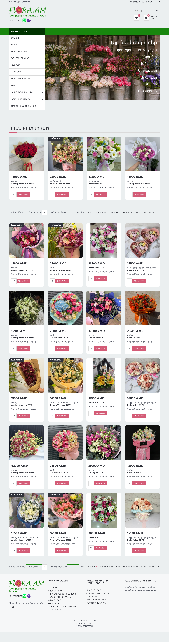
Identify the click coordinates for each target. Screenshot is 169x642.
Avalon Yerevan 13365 (138, 184)
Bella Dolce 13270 (135, 540)
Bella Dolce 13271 (135, 405)
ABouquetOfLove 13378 (22, 472)
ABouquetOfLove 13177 (100, 184)
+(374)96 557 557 (15, 20)
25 (142, 212)
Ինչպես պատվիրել (95, 603)
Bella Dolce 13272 (135, 270)
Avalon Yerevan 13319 (60, 270)
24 (139, 212)
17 (121, 212)
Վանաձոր (148, 64)
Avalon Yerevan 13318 (21, 405)
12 (109, 212)
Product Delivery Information (62, 606)
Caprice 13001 (133, 338)
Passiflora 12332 (96, 537)
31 (158, 212)
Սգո (13, 85)
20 (129, 212)
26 (145, 212)
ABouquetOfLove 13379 (22, 338)
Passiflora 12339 (96, 402)
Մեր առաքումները (96, 599)
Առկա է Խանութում (21, 78)
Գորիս (151, 84)
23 (137, 212)
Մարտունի (147, 91)
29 (153, 212)
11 (107, 212)
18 (124, 212)
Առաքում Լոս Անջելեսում (24, 106)
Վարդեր (15, 65)
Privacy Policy (54, 609)
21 (131, 212)
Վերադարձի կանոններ (60, 597)
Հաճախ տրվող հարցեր (98, 593)
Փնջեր (14, 44)
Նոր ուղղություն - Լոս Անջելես (131, 50)
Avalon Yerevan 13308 (22, 540)
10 (105, 212)
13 (112, 212)
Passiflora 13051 (18, 184)
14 (114, 212)
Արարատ (149, 77)
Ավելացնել (24, 194)
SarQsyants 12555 (96, 472)
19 (126, 212)
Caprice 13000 (134, 472)
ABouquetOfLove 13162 (61, 184)
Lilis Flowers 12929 (59, 338)
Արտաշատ (147, 70)
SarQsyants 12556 (97, 338)
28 (150, 212)
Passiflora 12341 (96, 268)
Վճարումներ (54, 600)
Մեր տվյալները (94, 590)
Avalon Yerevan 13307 (60, 540)
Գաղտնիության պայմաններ (62, 594)
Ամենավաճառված (20, 51)
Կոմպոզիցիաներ (20, 58)
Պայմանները (55, 590)
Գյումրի (150, 57)
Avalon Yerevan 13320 (22, 270)
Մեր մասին (53, 587)
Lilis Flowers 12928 (59, 472)
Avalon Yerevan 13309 (60, 405)
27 (147, 212)
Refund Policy (54, 603)
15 (117, 212)
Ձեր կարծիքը (93, 596)
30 (156, 212)
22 (134, 212)
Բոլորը (15, 38)
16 (119, 212)
